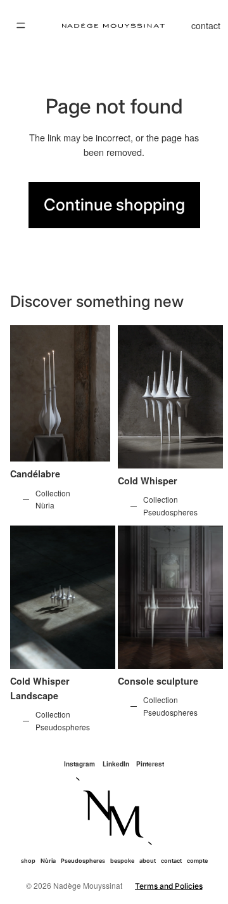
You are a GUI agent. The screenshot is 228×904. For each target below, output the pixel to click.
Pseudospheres (83, 860)
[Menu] (20, 25)
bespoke (122, 860)
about (147, 860)
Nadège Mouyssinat (87, 885)
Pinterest (150, 763)
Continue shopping (114, 204)
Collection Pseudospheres (170, 505)
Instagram (79, 763)
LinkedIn (116, 763)
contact (205, 25)
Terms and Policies (169, 886)
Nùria (48, 860)
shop (28, 860)
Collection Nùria (52, 499)
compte (197, 860)
